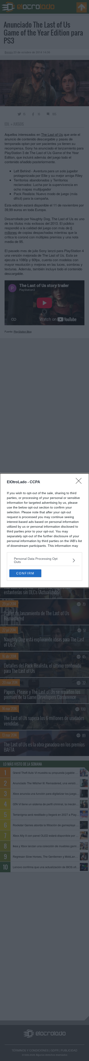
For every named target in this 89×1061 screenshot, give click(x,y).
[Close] (80, 482)
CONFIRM (25, 573)
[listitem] (44, 560)
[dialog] (44, 530)
